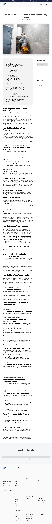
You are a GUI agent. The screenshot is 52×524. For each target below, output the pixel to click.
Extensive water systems (14, 70)
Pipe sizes (12, 68)
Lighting (16, 501)
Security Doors (17, 514)
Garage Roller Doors (30, 514)
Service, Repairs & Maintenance (29, 493)
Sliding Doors (17, 518)
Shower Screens (29, 474)
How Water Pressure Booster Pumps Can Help (16, 89)
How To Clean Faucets (11, 86)
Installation (40, 495)
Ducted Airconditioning (42, 492)
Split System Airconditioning (43, 502)
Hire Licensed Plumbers (12, 103)
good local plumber (16, 317)
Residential (17, 474)
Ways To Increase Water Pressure (14, 101)
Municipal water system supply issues (16, 71)
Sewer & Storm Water (30, 498)
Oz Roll (39, 512)
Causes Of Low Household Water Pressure (15, 65)
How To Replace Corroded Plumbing (14, 88)
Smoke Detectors (18, 492)
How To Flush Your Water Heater (13, 84)
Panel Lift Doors (29, 516)
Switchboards (17, 499)
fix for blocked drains (9, 221)
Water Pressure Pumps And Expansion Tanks (16, 99)
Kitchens (39, 474)
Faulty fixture (12, 75)
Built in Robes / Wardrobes (43, 477)
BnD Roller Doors (29, 512)
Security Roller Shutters (42, 514)
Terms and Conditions (6, 485)
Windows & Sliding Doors (29, 1)
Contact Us (5, 479)
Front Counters (41, 479)
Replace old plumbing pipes (14, 200)
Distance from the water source (15, 66)
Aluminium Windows (18, 512)
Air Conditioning (24, 1)
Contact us (46, 4)
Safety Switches (17, 503)
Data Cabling (17, 495)
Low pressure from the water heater (9, 277)
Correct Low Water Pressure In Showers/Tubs (15, 87)
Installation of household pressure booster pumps (19, 96)
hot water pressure (14, 325)
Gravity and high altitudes (14, 69)
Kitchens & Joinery (13, 1)
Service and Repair (29, 518)
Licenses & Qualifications (7, 481)
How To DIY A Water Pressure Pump (14, 100)
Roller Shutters (37, 1)
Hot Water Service (29, 496)
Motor (14, 92)
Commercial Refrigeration (42, 504)
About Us (41, 4)
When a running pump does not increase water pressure (20, 81)
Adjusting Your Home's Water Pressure (14, 63)
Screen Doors (17, 516)
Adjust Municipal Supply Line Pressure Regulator (16, 83)
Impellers (15, 93)
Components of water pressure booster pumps (18, 91)
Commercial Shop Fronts (46, 1)
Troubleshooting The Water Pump (13, 79)
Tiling (16, 483)
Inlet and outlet (16, 94)
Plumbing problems (13, 76)
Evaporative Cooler (41, 500)
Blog (3, 477)
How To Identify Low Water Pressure (14, 64)
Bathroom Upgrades (30, 477)
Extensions (16, 479)
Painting (16, 481)
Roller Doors (33, 1)
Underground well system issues (16, 72)
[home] (8, 4)
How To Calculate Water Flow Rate (14, 98)
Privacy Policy (5, 483)
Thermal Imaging (18, 497)
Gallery (16, 487)
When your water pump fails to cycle (16, 80)
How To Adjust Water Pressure (13, 78)
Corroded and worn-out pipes (15, 74)
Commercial (17, 477)
